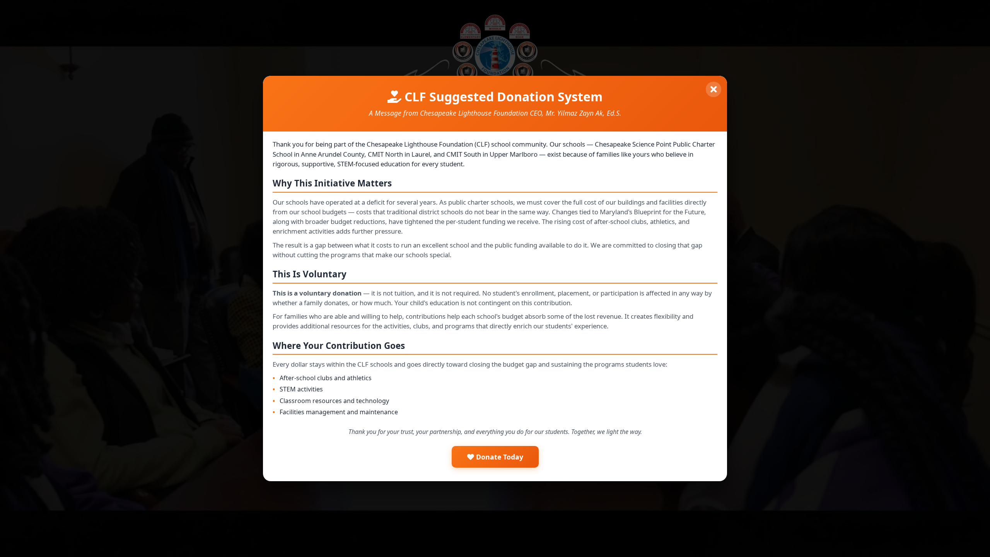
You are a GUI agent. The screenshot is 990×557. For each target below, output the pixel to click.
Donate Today (498, 456)
